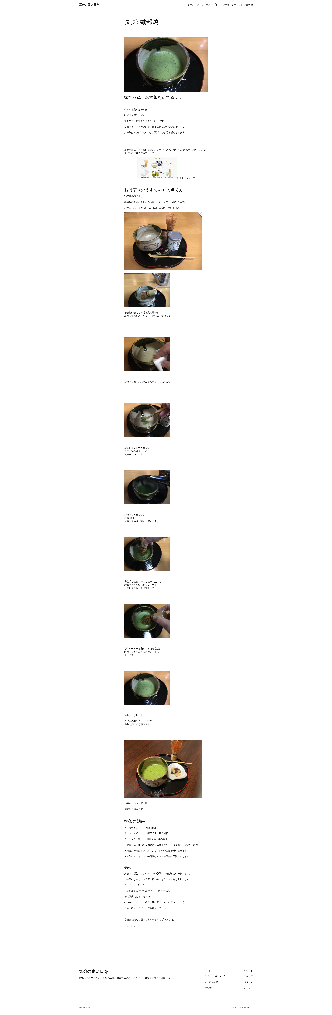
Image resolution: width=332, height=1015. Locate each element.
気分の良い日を (89, 4)
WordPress (248, 1007)
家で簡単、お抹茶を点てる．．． (155, 97)
